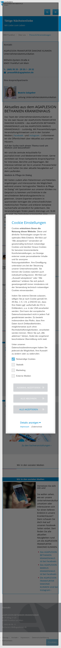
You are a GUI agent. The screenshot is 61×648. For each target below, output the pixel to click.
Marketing (20, 370)
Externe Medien (23, 376)
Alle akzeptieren (28, 409)
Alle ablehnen (29, 398)
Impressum (24, 427)
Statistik (19, 364)
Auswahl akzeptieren (28, 387)
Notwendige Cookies (25, 359)
